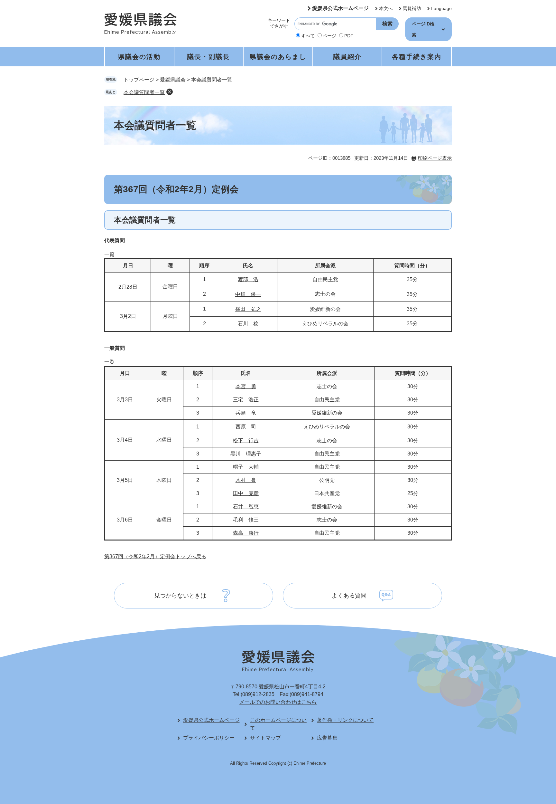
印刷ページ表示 (435, 158)
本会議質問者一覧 (144, 92)
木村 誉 (246, 480)
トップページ (139, 79)
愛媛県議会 (173, 79)
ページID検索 (423, 29)
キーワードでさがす (279, 23)
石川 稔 (248, 323)
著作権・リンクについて (345, 720)
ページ (329, 35)
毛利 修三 (246, 519)
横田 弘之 (248, 309)
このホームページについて (278, 724)
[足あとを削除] (169, 92)
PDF (348, 35)
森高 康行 (246, 533)
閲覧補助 (412, 8)
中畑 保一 (248, 294)
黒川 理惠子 (245, 453)
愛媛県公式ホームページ (340, 8)
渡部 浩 (248, 279)
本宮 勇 (246, 386)
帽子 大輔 (246, 467)
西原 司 (246, 426)
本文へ (386, 8)
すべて (308, 35)
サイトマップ (265, 738)
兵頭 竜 (246, 413)
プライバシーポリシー (209, 738)
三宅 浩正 (246, 399)
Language (441, 8)
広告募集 (327, 738)
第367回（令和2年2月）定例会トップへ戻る (155, 556)
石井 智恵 (246, 506)
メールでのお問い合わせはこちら (278, 702)
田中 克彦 (246, 493)
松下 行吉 (246, 440)
